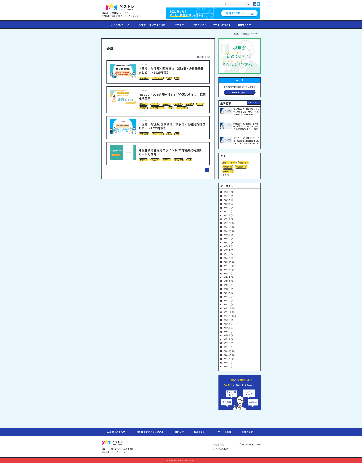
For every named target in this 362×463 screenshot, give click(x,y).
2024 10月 (228, 269)
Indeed (200, 104)
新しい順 (200, 57)
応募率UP (166, 104)
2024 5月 (227, 288)
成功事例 (178, 104)
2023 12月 (228, 308)
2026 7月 (227, 195)
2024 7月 (227, 281)
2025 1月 (227, 257)
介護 (169, 78)
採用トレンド (157, 78)
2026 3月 (227, 211)
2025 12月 (228, 223)
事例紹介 (143, 108)
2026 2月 (227, 215)
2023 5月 (227, 331)
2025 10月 (228, 230)
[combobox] (236, 4)
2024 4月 (227, 292)
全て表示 (224, 174)
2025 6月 (227, 246)
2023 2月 (227, 343)
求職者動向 (144, 78)
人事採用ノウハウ (157, 108)
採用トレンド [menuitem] (199, 24)
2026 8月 (227, 192)
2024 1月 (227, 304)
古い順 (207, 57)
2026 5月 (227, 203)
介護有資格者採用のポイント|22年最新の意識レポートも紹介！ (171, 152)
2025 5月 (227, 250)
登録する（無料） (240, 92)
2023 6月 (227, 327)
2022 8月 (227, 366)
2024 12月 (228, 261)
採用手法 (155, 104)
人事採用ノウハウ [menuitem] (120, 24)
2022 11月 (228, 354)
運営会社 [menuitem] (219, 444)
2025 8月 (227, 238)
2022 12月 (228, 350)
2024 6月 (227, 285)
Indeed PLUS (181, 108)
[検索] (248, 4)
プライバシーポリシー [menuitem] (249, 444)
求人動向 (227, 167)
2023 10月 (229, 315)
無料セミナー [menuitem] (244, 24)
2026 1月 (227, 219)
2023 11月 (228, 312)
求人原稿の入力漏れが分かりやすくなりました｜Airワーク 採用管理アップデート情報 (246, 112)
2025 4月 (227, 254)
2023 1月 (227, 347)
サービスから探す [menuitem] (222, 24)
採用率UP (143, 104)
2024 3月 (227, 296)
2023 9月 (227, 319)
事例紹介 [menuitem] (179, 24)
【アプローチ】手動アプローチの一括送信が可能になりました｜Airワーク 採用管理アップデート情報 (246, 141)
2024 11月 (228, 265)
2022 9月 (227, 362)
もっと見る (254, 102)
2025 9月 (227, 234)
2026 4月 (227, 207)
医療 (177, 78)
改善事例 (189, 104)
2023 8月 (227, 323)
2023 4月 (227, 335)
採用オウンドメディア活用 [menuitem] (152, 24)
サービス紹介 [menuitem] (224, 431)
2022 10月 (228, 358)
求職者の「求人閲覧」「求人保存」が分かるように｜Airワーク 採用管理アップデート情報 (245, 126)
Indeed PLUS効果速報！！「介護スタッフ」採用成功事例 (172, 96)
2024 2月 (227, 300)
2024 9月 (227, 273)
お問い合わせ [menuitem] (221, 448)
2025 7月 (227, 242)
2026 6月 (227, 199)
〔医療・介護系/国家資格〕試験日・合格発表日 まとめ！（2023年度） (172, 126)
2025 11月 (228, 226)
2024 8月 (227, 277)
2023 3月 (227, 339)
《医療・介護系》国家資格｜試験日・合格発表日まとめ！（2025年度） (171, 70)
